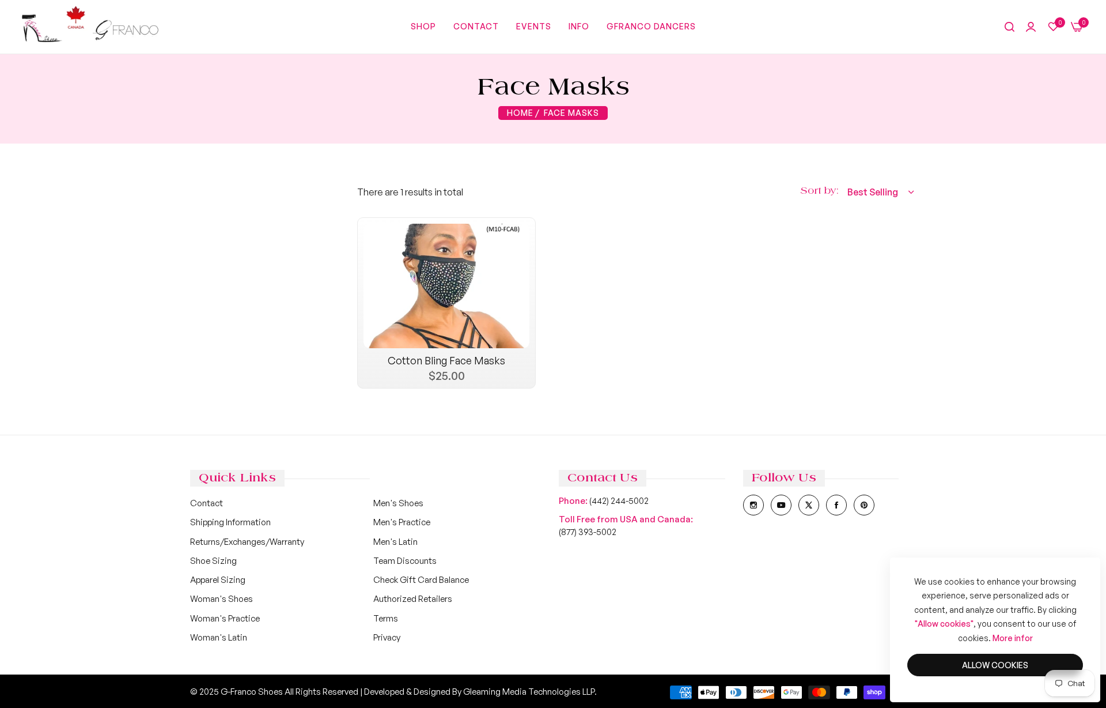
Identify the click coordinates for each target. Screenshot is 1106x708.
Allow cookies (995, 665)
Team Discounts (405, 560)
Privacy (386, 637)
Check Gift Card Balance (421, 579)
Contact (206, 503)
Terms (385, 618)
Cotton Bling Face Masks (446, 360)
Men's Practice (401, 522)
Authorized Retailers (412, 598)
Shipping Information (230, 522)
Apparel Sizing (217, 579)
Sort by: (819, 191)
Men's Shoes (398, 503)
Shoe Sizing (213, 560)
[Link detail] (753, 505)
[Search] (1009, 27)
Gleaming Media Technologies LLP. (530, 691)
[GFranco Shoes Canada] (89, 27)
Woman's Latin (218, 637)
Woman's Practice (225, 618)
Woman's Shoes (221, 598)
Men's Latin (395, 541)
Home (520, 113)
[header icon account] (1031, 27)
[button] (519, 242)
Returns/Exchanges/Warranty (247, 541)
